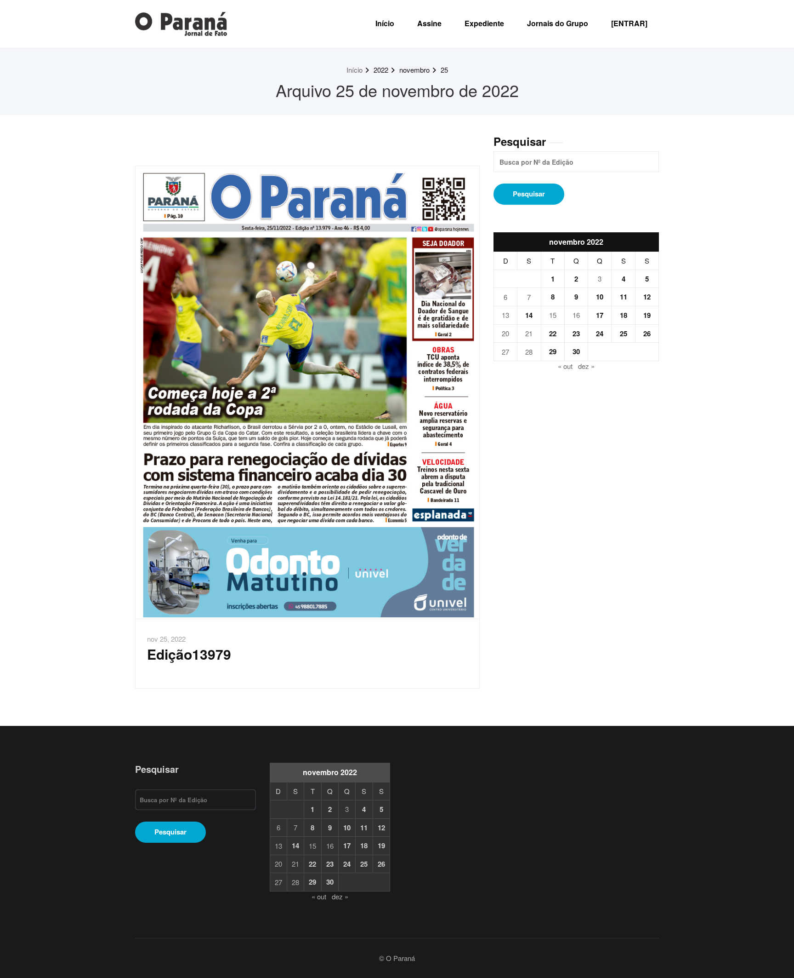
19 (647, 315)
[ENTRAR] (629, 23)
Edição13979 (189, 654)
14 (529, 315)
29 (552, 351)
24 (599, 333)
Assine (429, 23)
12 (647, 297)
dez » (586, 366)
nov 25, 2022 (166, 639)
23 (576, 333)
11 (623, 297)
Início (384, 23)
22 (552, 333)
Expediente (484, 23)
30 (576, 351)
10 (599, 297)
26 (647, 333)
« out (565, 366)
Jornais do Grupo (557, 23)
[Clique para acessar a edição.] (307, 392)
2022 (381, 70)
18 (623, 315)
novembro (414, 70)
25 (444, 70)
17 (599, 315)
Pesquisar (519, 141)
